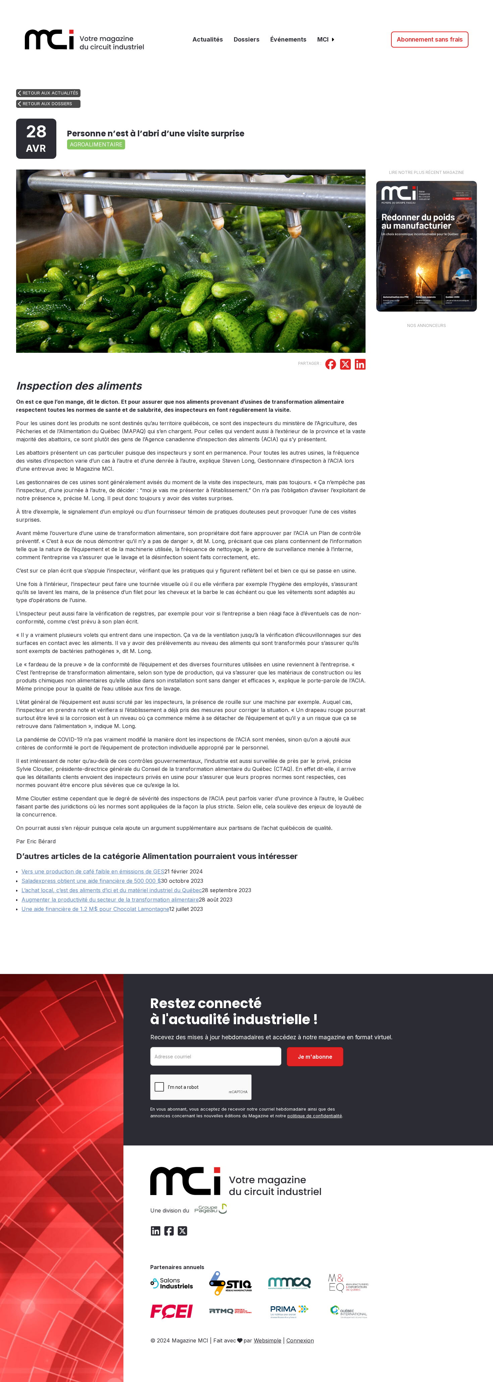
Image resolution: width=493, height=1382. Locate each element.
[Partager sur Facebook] (330, 365)
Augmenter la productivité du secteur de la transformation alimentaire (110, 899)
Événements (288, 39)
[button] (326, 39)
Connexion (300, 1340)
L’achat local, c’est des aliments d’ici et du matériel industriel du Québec (111, 890)
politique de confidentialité (314, 1115)
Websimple (267, 1340)
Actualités (208, 39)
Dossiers (247, 39)
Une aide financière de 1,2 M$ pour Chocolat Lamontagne (95, 909)
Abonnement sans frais (430, 39)
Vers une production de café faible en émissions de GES (92, 871)
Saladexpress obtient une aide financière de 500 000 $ (91, 880)
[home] (84, 39)
